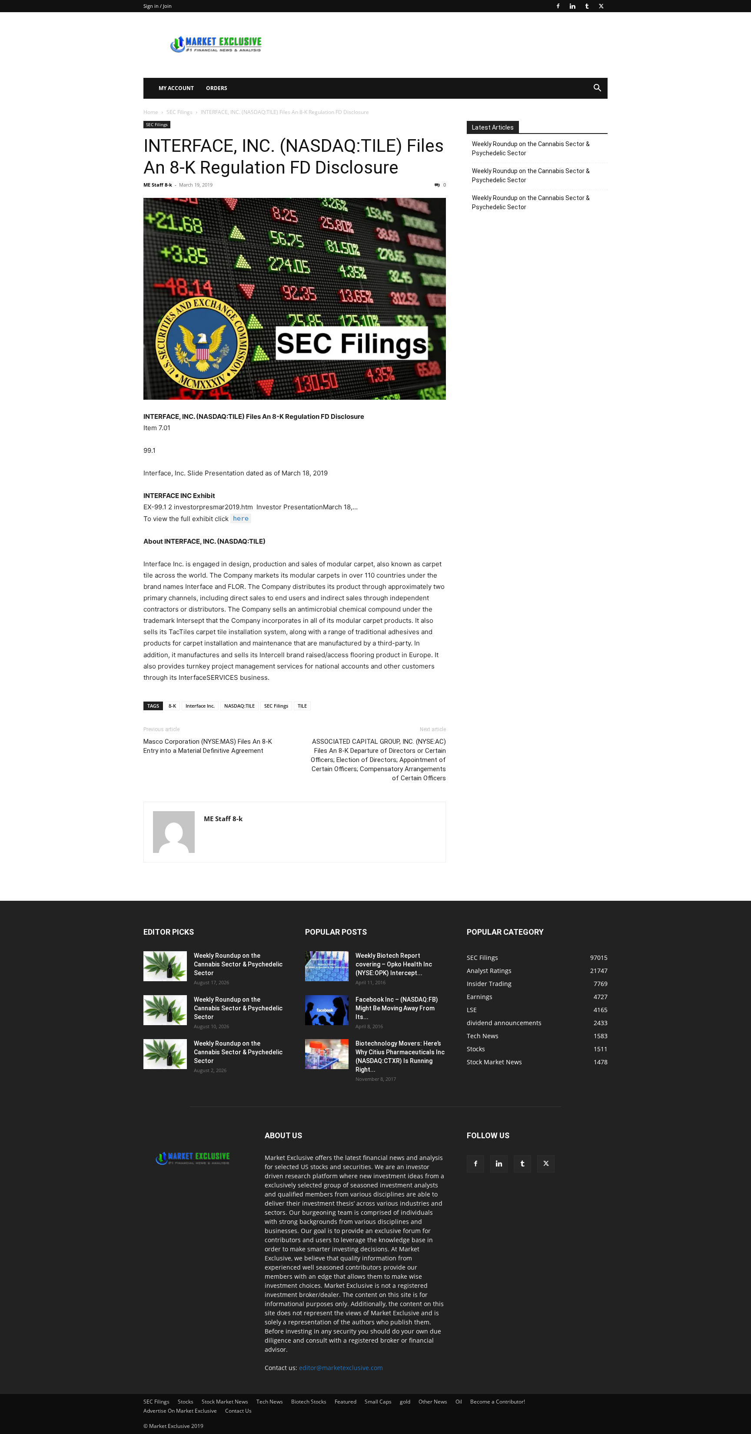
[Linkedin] (572, 6)
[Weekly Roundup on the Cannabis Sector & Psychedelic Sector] (165, 966)
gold (405, 1401)
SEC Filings (179, 112)
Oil (458, 1401)
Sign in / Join (157, 6)
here (241, 518)
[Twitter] (601, 6)
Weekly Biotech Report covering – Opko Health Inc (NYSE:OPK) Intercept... (394, 964)
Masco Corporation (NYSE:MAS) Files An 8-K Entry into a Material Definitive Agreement (207, 746)
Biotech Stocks (308, 1401)
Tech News (269, 1401)
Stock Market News (225, 1401)
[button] (597, 89)
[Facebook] (558, 6)
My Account (176, 88)
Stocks (185, 1401)
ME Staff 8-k (157, 184)
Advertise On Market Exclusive (180, 1410)
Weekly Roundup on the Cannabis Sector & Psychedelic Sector (531, 148)
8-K (172, 705)
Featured (345, 1401)
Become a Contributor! (497, 1401)
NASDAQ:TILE (239, 705)
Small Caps (378, 1401)
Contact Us (238, 1410)
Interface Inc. (200, 705)
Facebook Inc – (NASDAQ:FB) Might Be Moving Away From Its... (397, 1008)
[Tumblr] (586, 6)
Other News (433, 1401)
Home (150, 112)
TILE (302, 705)
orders (216, 88)
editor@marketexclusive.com (341, 1368)
